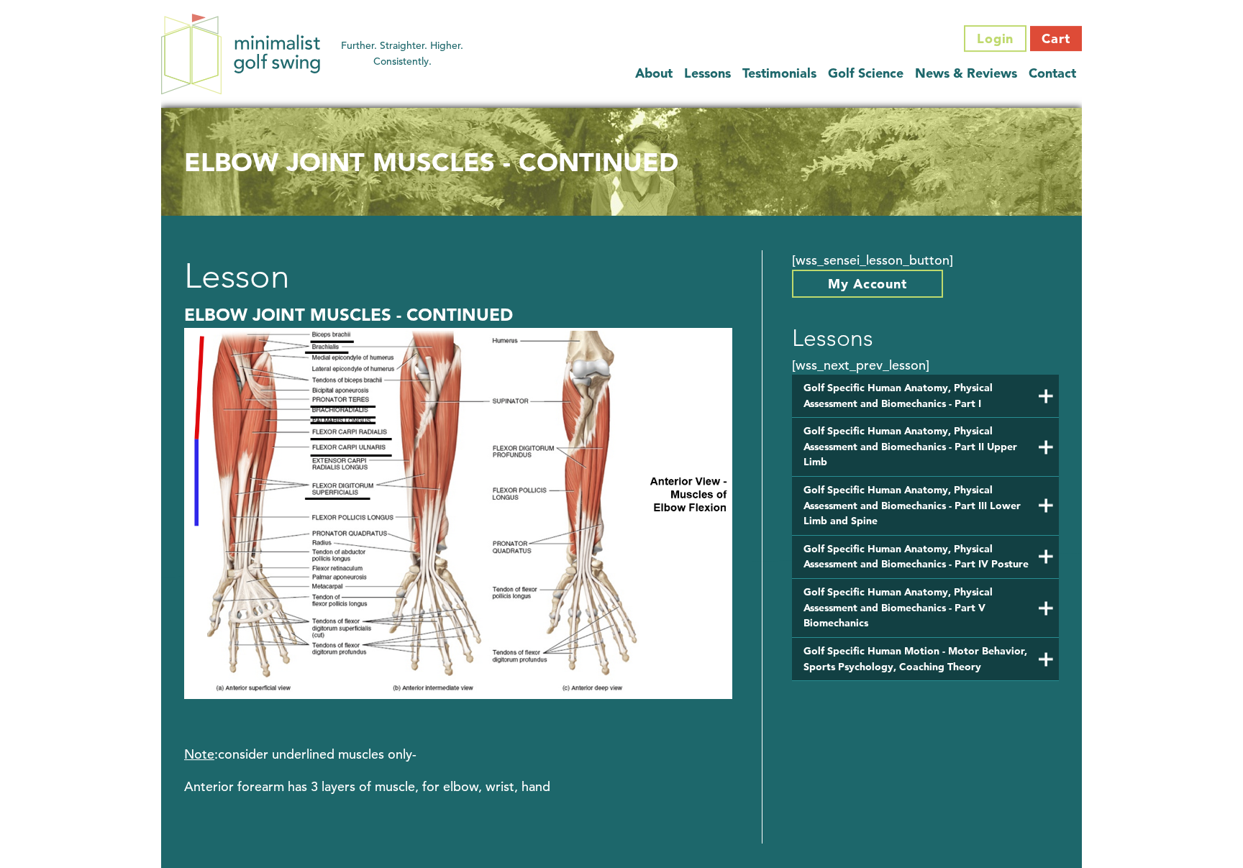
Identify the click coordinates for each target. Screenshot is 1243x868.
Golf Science (865, 73)
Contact (1052, 73)
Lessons (707, 73)
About (654, 73)
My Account (867, 283)
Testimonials (779, 73)
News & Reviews (966, 73)
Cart (1056, 38)
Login (995, 38)
